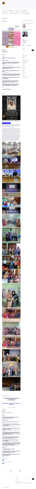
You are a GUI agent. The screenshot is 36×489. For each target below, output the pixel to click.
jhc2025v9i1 (4, 21)
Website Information (27, 13)
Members (23, 57)
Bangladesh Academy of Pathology (17, 5)
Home (3, 94)
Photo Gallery (14, 13)
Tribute (19, 13)
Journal (23, 58)
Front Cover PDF (4, 49)
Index (3, 410)
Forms (23, 67)
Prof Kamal (23, 63)
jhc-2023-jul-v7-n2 (6, 396)
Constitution (3, 13)
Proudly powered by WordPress (5, 487)
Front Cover (3, 411)
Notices (8, 13)
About (23, 54)
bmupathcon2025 (24, 62)
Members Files (24, 66)
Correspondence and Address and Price (7, 412)
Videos (11, 13)
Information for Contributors (7, 89)
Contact (22, 13)
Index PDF (3, 50)
